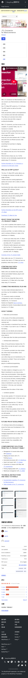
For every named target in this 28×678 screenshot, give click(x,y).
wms (25, 571)
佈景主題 (17, 622)
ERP (25, 568)
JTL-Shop (20, 262)
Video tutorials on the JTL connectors (14, 484)
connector (21, 568)
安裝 (4, 51)
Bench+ (10, 458)
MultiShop (8, 453)
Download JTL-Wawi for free (9, 215)
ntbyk (4, 34)
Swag (17, 639)
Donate (17, 637)
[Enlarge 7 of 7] (24, 511)
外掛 (16, 624)
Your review (4, 600)
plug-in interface (17, 303)
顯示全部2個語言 (23, 565)
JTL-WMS (22, 471)
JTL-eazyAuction (8, 466)
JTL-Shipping (21, 468)
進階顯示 (3, 575)
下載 (3, 38)
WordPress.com (6, 644)
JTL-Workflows (22, 460)
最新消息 (3, 622)
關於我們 (3, 619)
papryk (6, 536)
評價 (4, 48)
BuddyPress (5, 651)
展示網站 (17, 619)
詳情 (4, 44)
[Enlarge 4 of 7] (11, 514)
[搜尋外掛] (16, 16)
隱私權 (3, 627)
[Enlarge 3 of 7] (11, 507)
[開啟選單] (25, 2)
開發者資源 (4, 637)
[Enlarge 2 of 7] (11, 500)
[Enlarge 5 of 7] (24, 493)
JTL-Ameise (19, 462)
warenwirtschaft (19, 571)
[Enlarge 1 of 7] (11, 493)
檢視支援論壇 (4, 610)
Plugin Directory (5, 6)
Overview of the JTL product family (10, 255)
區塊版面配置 (18, 627)
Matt (3, 646)
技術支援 (3, 634)
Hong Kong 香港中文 (10, 658)
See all (25, 600)
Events (16, 634)
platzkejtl (6, 541)
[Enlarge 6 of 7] (24, 500)
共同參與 (17, 632)
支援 (4, 59)
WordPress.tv (5, 639)
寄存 (2, 624)
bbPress (4, 649)
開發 (4, 55)
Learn (2, 632)
